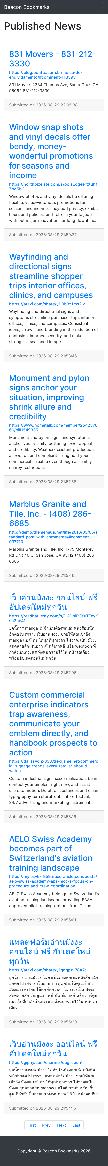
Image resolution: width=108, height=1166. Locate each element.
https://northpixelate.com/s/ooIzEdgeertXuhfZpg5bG (53, 186)
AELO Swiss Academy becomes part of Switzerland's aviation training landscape (50, 853)
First (32, 1125)
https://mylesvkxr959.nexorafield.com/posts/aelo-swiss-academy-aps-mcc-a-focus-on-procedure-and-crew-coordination (53, 881)
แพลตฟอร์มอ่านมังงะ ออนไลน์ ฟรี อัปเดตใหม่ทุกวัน (49, 951)
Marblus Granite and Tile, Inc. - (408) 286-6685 (50, 513)
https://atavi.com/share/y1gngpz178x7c (48, 969)
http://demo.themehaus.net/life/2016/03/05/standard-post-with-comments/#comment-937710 (53, 537)
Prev (46, 1125)
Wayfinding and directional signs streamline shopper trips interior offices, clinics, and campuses (51, 276)
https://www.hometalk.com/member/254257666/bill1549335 (53, 427)
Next (61, 1125)
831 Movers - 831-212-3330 (52, 58)
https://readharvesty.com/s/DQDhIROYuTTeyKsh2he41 (53, 618)
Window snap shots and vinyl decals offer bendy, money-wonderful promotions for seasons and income (51, 151)
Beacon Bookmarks (26, 7)
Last (76, 1125)
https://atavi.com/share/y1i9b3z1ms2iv (47, 303)
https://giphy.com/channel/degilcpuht (46, 1062)
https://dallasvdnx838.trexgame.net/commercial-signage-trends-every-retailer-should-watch (53, 766)
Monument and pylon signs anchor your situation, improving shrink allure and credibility (49, 397)
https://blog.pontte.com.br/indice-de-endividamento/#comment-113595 (45, 75)
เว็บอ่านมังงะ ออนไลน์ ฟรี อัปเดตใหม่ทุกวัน (53, 602)
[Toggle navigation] (97, 7)
